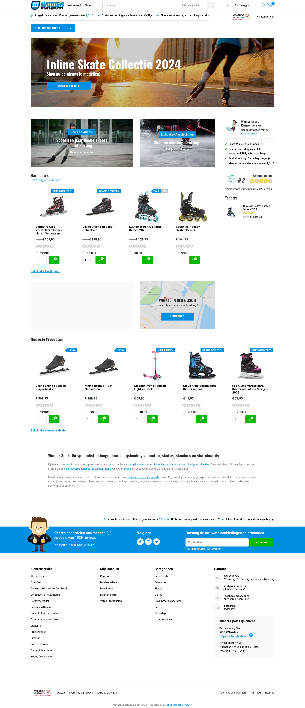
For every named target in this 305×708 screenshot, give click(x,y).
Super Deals (161, 576)
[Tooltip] (262, 144)
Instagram (148, 541)
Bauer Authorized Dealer (44, 613)
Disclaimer (36, 625)
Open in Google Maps (234, 636)
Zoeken (211, 5)
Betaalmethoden (40, 601)
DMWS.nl (112, 692)
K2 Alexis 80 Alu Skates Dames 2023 (145, 228)
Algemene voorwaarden (44, 619)
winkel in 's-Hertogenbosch (143, 477)
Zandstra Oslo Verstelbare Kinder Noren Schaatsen (49, 230)
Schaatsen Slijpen (41, 607)
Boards (159, 607)
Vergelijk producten (111, 601)
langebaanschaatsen (141, 464)
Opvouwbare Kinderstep (168, 601)
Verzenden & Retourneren (45, 594)
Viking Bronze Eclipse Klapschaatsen (51, 387)
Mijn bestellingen (109, 582)
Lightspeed (87, 692)
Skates (158, 588)
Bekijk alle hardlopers (45, 271)
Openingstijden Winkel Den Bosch (49, 588)
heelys (192, 464)
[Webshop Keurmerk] (241, 16)
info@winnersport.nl (235, 586)
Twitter (156, 541)
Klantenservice (265, 16)
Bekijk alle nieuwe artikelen (49, 430)
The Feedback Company (179, 705)
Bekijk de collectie (69, 85)
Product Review (39, 644)
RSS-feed (255, 692)
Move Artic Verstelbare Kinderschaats (199, 387)
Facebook (140, 541)
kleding (127, 468)
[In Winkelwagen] (54, 260)
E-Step (158, 594)
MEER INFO (177, 305)
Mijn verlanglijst (108, 594)
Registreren (106, 576)
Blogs (88, 5)
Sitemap (35, 638)
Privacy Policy (38, 631)
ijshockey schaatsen (166, 464)
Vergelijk (44, 252)
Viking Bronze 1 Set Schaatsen (98, 387)
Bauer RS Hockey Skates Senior (188, 228)
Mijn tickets (106, 588)
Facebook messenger (236, 596)
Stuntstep (160, 613)
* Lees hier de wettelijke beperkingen (203, 549)
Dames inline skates (42, 650)
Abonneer (262, 542)
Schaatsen (161, 582)
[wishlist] (263, 5)
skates (183, 464)
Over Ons (36, 582)
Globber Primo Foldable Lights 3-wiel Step (150, 387)
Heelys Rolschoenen (42, 656)
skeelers (205, 464)
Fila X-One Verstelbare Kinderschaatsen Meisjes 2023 (250, 389)
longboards (87, 468)
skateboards (72, 468)
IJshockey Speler (164, 619)
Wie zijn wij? (74, 5)
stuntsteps (104, 468)
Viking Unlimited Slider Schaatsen (98, 228)
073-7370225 (231, 576)
